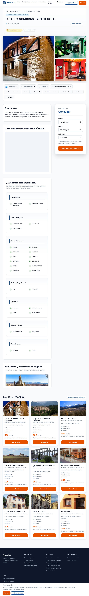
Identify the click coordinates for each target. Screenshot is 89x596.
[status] (14, 30)
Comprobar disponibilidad (71, 148)
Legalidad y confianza (30, 563)
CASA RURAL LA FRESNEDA (14, 465)
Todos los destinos (51, 571)
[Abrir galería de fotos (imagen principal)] (28, 58)
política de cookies (18, 589)
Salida (60, 126)
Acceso (82, 2)
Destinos (34, 2)
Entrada (60, 118)
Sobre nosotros (28, 560)
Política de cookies (8, 581)
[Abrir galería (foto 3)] (70, 70)
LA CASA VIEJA (66, 512)
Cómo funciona (71, 560)
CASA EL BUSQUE (39, 512)
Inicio (18, 2)
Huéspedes (61, 134)
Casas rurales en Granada (53, 568)
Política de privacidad (9, 578)
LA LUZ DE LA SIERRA (68, 418)
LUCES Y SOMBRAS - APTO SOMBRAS (14, 419)
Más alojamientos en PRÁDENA (76, 397)
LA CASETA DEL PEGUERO (70, 465)
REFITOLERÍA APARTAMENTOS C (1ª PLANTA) (44, 466)
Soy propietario (71, 2)
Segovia (12, 11)
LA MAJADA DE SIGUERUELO (15, 512)
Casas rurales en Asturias (53, 558)
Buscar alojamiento (29, 558)
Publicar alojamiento (73, 558)
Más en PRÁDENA (76, 23)
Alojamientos (25, 2)
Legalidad (60, 2)
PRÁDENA (17, 11)
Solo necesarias (18, 593)
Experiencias (42, 2)
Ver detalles (16, 442)
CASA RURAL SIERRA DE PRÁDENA (41, 419)
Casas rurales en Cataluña (53, 560)
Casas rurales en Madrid (53, 565)
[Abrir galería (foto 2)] (70, 47)
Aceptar (6, 593)
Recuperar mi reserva (30, 565)
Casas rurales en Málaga (53, 563)
